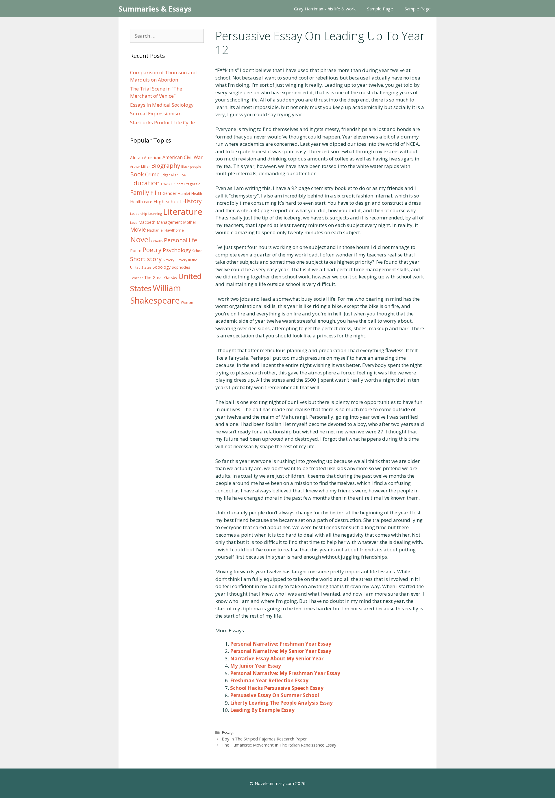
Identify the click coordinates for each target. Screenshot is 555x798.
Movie (138, 229)
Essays (228, 732)
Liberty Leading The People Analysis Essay (281, 702)
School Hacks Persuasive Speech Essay (276, 688)
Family (139, 192)
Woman (187, 302)
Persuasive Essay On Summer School (274, 695)
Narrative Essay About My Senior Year (276, 658)
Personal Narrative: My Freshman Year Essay (285, 673)
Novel (140, 239)
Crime (152, 174)
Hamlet (184, 193)
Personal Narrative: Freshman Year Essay (280, 643)
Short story (146, 259)
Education (145, 183)
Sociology (162, 267)
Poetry (152, 249)
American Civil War (182, 157)
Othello (157, 241)
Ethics (165, 184)
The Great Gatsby (160, 277)
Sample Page (380, 9)
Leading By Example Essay (262, 710)
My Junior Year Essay (255, 665)
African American (145, 157)
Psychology (177, 250)
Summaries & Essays (155, 9)
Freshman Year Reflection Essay (269, 680)
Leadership (138, 214)
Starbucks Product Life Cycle (162, 122)
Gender (169, 193)
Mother (189, 222)
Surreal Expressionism (156, 113)
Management (169, 222)
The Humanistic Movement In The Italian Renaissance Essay (279, 745)
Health (196, 193)
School (198, 250)
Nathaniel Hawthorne (165, 230)
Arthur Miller (140, 166)
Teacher (136, 278)
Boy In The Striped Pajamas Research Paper (264, 739)
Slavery (168, 260)
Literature (182, 211)
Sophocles (181, 267)
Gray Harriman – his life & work (325, 9)
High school (167, 201)
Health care (141, 201)
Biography (165, 165)
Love (133, 223)
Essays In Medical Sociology (162, 104)
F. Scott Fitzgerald (186, 184)
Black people (191, 167)
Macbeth (147, 222)
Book (137, 174)
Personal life (180, 240)
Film (155, 193)
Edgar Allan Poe (173, 175)
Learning (155, 213)
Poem (135, 250)
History (192, 201)
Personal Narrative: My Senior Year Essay (280, 651)
